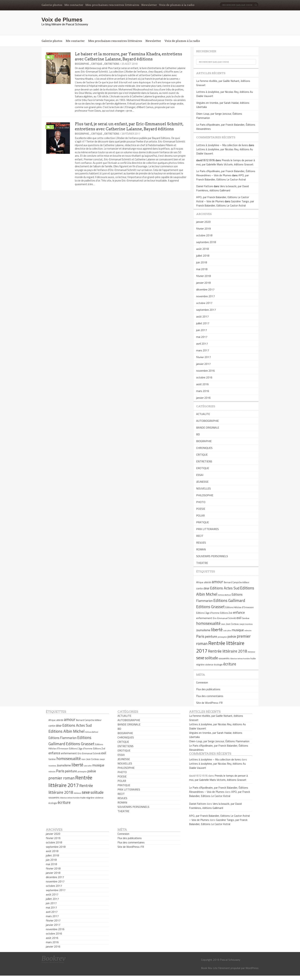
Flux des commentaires (209, 696)
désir (206, 588)
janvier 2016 (203, 398)
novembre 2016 (205, 371)
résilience (251, 651)
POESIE (200, 509)
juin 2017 (201, 330)
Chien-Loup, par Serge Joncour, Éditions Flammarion (219, 741)
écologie (218, 664)
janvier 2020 (203, 222)
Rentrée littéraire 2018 (227, 651)
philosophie (222, 637)
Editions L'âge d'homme (207, 613)
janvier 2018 (203, 283)
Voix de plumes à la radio (176, 5)
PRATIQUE (202, 522)
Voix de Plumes (61, 19)
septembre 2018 (206, 242)
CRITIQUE (96, 64)
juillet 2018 (202, 255)
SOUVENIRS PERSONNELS (212, 556)
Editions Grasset (210, 606)
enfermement (204, 618)
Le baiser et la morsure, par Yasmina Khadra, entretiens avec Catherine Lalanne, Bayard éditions (128, 56)
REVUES (201, 542)
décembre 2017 (205, 289)
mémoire (247, 630)
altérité (207, 582)
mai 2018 (201, 269)
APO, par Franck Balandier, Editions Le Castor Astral (222, 177)
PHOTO (200, 502)
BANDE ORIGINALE (207, 427)
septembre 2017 (206, 310)
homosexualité (208, 623)
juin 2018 (201, 262)
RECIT (199, 536)
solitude (211, 658)
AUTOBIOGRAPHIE (207, 421)
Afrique (199, 582)
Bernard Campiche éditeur (236, 582)
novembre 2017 (205, 296)
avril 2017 (202, 343)
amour (217, 581)
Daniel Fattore (204, 186)
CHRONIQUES (204, 448)
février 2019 (203, 228)
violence (209, 664)
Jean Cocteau (232, 624)
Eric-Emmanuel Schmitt (224, 618)
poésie (231, 636)
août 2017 (202, 316)
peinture (211, 636)
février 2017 (203, 357)
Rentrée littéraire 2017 (70, 781)
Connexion (202, 682)
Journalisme (203, 630)
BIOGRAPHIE (82, 64)
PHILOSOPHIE (204, 495)
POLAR (200, 515)
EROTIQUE (202, 468)
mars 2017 (202, 350)
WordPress (252, 968)
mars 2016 (202, 391)
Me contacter (73, 5)
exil (238, 617)
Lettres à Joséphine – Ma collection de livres (222, 145)
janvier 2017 (203, 364)
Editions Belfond (224, 595)
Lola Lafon (227, 630)
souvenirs (224, 658)
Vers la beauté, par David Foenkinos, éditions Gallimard (222, 188)
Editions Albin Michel (66, 731)
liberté (217, 629)
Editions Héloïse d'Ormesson (239, 607)
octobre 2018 (204, 235)
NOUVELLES (203, 488)
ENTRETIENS (111, 64)
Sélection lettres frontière (240, 658)
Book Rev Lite (209, 968)
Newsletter (149, 5)
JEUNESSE (202, 482)
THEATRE (202, 563)
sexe (200, 657)
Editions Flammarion (62, 737)
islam (223, 624)
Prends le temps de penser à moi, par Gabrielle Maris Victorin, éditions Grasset (225, 162)
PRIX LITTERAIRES (207, 529)
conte (199, 588)
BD (198, 434)
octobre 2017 (204, 303)
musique (238, 630)
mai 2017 (201, 337)
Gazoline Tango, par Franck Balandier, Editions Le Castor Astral (225, 203)
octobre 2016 (204, 377)
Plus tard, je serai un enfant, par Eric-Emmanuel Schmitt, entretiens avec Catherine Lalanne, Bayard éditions (129, 126)
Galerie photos (51, 5)
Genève (245, 618)
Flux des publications (208, 689)
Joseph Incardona (246, 624)
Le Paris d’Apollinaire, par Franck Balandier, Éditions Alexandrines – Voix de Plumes (225, 173)
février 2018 (203, 276)
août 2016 (202, 384)
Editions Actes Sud (224, 588)
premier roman (61, 778)
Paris (200, 636)
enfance (239, 612)
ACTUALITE (203, 414)
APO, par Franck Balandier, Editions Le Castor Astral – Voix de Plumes (222, 199)
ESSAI (199, 475)
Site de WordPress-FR (209, 703)
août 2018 (202, 249)
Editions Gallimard (229, 600)
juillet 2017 (202, 323)
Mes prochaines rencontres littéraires (112, 5)
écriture (229, 664)
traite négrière (87, 797)
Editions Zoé (226, 613)
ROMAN (201, 549)
